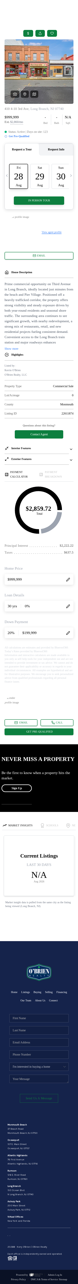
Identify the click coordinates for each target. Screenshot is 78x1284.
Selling (49, 992)
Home (14, 992)
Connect (53, 1000)
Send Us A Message (39, 1098)
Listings (25, 992)
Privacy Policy (18, 1279)
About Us (40, 1000)
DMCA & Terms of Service (44, 1279)
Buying (37, 992)
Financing (61, 992)
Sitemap (63, 1279)
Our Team (25, 1000)
